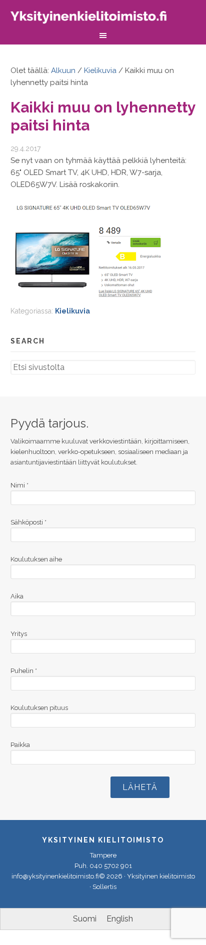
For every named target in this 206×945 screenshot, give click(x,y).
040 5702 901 (111, 866)
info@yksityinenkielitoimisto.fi (55, 876)
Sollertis (104, 886)
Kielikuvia (72, 311)
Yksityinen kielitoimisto (95, 18)
